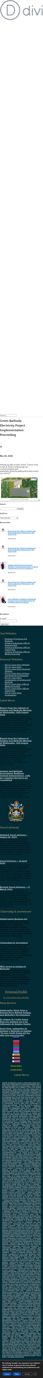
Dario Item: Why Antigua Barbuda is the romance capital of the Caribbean (21, 1250)
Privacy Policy (16, 1066)
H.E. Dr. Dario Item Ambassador (13, 694)
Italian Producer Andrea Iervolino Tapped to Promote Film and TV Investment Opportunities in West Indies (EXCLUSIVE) (21, 1274)
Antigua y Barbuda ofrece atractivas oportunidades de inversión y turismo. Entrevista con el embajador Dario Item (21, 1181)
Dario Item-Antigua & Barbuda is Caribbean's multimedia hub (21, 1305)
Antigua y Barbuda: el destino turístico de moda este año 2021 (21, 1196)
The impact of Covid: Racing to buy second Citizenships (21, 1135)
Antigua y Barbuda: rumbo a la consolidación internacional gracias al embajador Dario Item (21, 1330)
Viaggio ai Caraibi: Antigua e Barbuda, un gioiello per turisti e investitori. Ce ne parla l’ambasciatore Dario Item (21, 1311)
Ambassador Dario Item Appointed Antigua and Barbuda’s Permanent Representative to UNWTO (21, 1248)
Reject (17, 1374)
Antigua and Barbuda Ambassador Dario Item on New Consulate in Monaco (21, 1265)
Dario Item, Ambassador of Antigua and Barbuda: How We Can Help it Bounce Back (21, 1096)
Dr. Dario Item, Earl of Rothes (16, 998)
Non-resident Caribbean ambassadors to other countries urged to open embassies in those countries (21, 1268)
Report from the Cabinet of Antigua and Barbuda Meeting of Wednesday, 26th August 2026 (22, 532)
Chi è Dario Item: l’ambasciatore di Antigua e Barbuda (21, 1237)
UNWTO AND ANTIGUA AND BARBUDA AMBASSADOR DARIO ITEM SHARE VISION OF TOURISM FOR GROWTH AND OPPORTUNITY (21, 1297)
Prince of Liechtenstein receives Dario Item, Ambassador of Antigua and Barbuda (21, 1103)
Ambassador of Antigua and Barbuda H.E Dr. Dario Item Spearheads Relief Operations (21, 1234)
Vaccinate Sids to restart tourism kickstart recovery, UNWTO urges (21, 1191)
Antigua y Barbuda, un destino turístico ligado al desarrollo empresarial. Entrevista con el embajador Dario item (21, 1170)
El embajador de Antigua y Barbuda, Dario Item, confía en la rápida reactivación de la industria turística (21, 1176)
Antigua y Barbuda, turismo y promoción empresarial (21, 1192)
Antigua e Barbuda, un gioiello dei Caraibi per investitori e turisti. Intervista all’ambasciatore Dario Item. (21, 1319)
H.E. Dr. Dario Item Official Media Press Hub (17, 685)
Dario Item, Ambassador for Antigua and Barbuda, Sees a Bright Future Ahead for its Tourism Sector (21, 1085)
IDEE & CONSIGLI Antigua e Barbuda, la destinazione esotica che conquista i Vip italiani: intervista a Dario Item (21, 1328)
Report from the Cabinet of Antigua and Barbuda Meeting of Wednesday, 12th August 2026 (22, 583)
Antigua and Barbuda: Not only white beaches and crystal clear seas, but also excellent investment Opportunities (21, 1157)
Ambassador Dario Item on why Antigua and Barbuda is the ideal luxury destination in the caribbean (21, 1271)
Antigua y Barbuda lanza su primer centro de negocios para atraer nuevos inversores (21, 1154)
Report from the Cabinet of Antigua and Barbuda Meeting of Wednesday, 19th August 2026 (22, 549)
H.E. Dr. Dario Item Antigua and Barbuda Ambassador (17, 674)
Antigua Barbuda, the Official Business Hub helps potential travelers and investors (21, 1150)
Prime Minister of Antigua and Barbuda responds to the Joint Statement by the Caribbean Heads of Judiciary (22, 600)
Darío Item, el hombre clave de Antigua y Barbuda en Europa (21, 1280)
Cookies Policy (16, 1070)
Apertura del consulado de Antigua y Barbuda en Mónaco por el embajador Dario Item (21, 1289)
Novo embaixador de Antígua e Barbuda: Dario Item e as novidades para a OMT (21, 1341)
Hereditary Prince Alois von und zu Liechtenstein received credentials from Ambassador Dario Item (21, 1122)
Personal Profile (16, 991)
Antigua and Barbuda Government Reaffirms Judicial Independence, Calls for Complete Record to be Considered (23, 566)
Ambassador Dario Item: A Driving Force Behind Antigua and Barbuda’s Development (15, 1012)
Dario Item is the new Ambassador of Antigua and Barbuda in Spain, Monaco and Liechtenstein (21, 1113)
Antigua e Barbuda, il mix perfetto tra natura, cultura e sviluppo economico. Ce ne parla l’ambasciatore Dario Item (21, 1325)
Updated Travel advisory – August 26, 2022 (14, 836)
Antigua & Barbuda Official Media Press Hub (17, 653)
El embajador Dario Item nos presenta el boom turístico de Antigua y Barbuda (21, 1294)
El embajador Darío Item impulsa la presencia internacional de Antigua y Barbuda (21, 1278)
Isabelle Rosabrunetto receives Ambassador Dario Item (21, 1083)
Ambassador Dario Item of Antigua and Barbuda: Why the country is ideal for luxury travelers (21, 1138)
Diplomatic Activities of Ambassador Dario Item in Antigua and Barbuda (21, 1108)
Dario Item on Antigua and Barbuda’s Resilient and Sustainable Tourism (21, 1235)
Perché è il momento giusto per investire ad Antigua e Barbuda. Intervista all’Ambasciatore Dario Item (21, 1229)
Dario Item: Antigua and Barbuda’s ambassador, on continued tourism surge (21, 1257)
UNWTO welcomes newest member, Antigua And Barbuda (21, 1198)
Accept (7, 1374)
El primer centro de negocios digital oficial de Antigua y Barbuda (21, 1183)
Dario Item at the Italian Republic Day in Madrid (21, 1086)
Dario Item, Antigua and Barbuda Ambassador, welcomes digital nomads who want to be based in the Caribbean (21, 1116)
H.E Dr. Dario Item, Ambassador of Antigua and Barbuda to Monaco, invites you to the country (21, 1143)
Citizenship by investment (14, 943)
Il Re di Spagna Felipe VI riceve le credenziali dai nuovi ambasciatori (21, 1222)
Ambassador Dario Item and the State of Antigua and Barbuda (21, 1127)
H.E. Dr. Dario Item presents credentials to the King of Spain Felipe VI (21, 1100)
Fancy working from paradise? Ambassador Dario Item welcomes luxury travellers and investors (21, 1134)
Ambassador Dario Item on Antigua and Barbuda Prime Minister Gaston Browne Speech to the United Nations (21, 1131)
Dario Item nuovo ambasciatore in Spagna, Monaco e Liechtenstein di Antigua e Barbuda (21, 1226)
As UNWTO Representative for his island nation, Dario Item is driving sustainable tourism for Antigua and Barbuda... (21, 1301)
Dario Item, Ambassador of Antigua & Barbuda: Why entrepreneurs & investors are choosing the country (21, 1093)
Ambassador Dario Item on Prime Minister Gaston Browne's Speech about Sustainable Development (21, 1110)
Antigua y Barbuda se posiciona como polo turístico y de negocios (21, 1194)
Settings (27, 1374)
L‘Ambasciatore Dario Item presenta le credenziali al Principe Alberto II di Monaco (21, 1219)
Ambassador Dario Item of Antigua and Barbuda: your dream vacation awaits (21, 1140)
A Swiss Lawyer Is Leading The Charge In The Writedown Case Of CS (21, 1351)
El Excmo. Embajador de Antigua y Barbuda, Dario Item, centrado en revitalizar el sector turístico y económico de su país (21, 1166)
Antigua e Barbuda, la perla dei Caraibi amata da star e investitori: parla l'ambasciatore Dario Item (21, 1322)
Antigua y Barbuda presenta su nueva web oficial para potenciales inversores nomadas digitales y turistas (21, 1189)
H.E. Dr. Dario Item (13, 667)
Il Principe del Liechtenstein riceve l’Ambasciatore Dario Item (21, 1213)
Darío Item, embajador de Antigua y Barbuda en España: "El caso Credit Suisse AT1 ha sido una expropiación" (21, 1346)
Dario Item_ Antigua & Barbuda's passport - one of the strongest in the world (21, 1303)
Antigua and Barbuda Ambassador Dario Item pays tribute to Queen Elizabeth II (21, 1256)
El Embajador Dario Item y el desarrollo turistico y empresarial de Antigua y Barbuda (21, 1178)
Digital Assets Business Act (13, 919)
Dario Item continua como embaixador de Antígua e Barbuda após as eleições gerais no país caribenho (21, 1339)
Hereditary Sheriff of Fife (16, 1357)
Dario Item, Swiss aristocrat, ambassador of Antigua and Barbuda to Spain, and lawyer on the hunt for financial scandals (21, 1353)
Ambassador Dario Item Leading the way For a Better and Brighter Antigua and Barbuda (21, 1336)
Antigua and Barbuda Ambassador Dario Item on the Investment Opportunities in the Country (21, 1098)
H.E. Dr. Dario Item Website (17, 665)
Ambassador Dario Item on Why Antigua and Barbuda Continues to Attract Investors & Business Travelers (21, 1263)
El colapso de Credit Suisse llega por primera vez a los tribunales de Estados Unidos (15, 1021)
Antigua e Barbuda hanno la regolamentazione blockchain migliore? (21, 1230)
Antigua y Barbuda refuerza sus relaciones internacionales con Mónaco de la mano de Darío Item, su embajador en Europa (21, 1284)
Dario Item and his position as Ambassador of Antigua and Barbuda (21, 1105)
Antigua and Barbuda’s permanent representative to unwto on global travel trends (21, 1239)
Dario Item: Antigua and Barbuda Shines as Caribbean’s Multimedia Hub (21, 1307)
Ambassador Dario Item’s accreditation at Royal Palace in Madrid (21, 1126)
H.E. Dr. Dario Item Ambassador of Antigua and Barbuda (18, 680)
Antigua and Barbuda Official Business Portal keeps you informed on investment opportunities (21, 1160)
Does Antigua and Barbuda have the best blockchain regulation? (21, 1164)
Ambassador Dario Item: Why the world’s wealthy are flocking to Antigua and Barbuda (21, 1146)
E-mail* (3, 619)
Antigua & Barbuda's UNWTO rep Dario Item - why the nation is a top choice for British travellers (21, 1286)
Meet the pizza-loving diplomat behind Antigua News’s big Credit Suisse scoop (21, 1343)
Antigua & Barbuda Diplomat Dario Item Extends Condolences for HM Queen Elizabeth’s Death (21, 1253)
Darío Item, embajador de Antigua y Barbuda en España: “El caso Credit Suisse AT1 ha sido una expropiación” (16, 1032)
